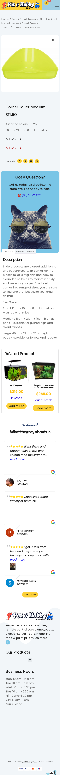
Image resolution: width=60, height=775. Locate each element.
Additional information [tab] (25, 251)
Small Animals (29, 19)
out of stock (43, 393)
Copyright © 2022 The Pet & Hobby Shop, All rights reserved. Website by (30, 762)
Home (5, 19)
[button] (53, 40)
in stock (16, 392)
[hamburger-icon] (57, 7)
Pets (14, 19)
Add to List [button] (16, 406)
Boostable (35, 763)
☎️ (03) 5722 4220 (30, 195)
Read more (43, 408)
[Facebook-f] (8, 642)
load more (30, 594)
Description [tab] (8, 251)
